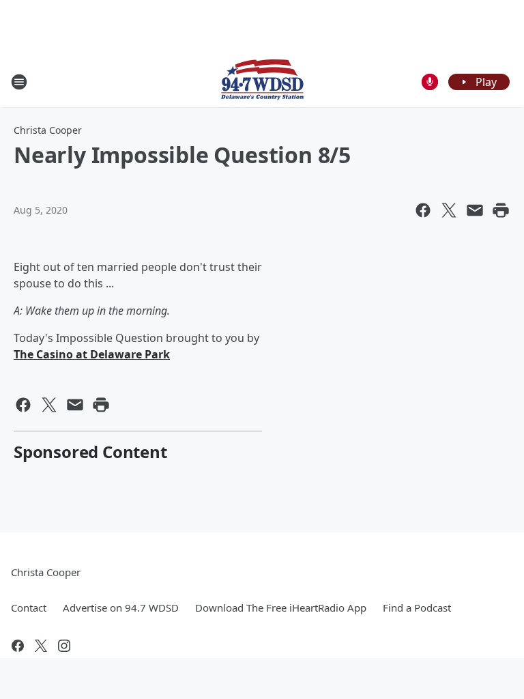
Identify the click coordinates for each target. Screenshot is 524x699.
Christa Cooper (48, 130)
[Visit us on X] (41, 646)
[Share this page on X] (448, 210)
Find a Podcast (417, 607)
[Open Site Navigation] (19, 82)
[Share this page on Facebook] (423, 210)
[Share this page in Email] (474, 210)
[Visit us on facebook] (18, 646)
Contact (28, 607)
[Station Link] (262, 81)
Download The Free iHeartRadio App (280, 607)
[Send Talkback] (430, 82)
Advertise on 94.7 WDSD (121, 607)
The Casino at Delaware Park (92, 354)
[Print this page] (500, 210)
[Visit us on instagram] (64, 646)
